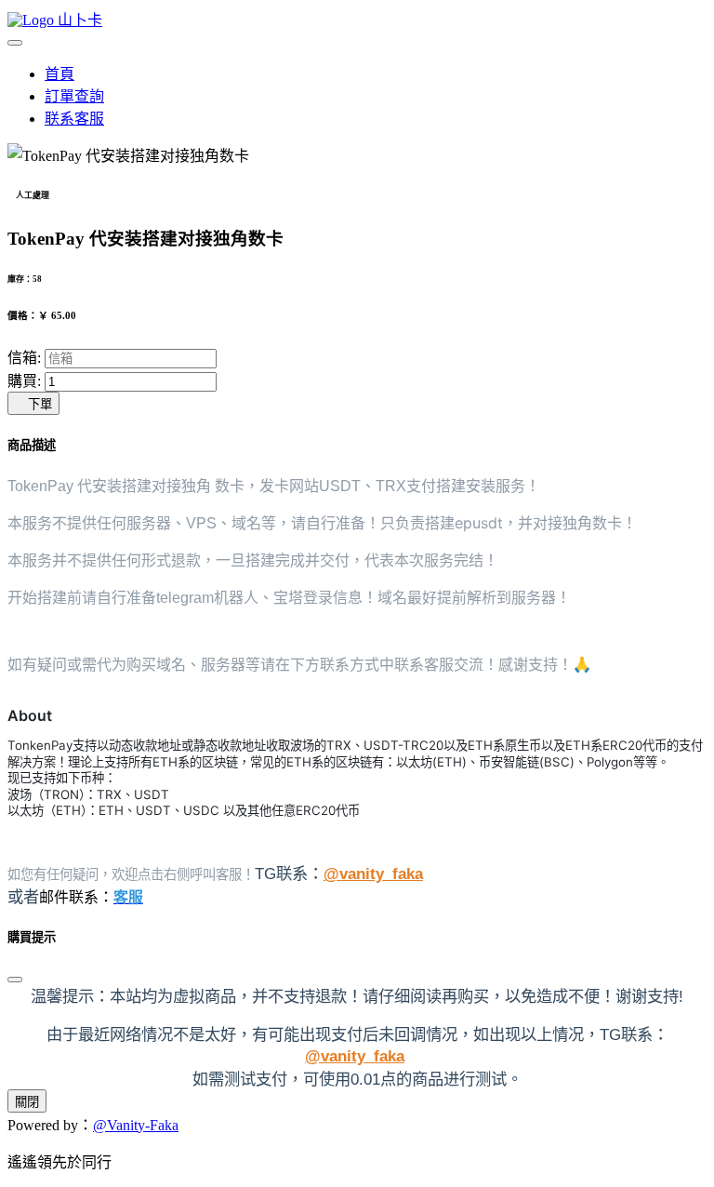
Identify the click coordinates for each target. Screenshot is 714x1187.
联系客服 (74, 119)
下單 (33, 404)
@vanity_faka (373, 873)
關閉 (27, 1102)
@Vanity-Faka (135, 1125)
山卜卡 (78, 20)
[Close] (14, 979)
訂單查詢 (74, 96)
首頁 (59, 74)
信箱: (24, 358)
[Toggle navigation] (14, 43)
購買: (24, 381)
